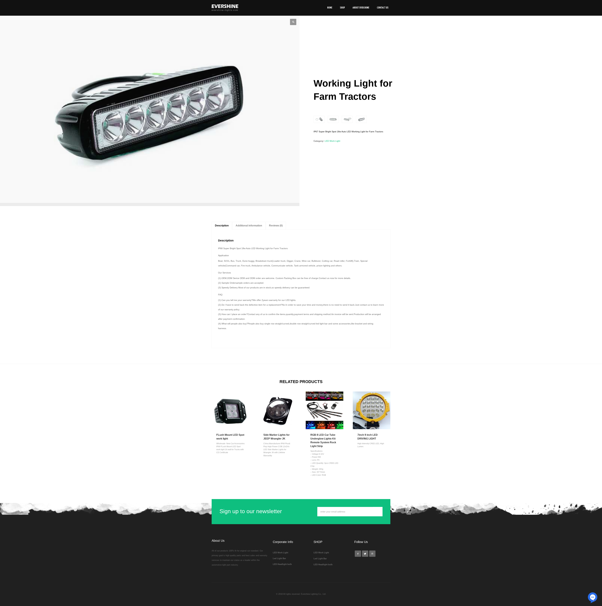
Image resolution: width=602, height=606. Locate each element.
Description (222, 225)
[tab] (222, 226)
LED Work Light (332, 141)
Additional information (249, 225)
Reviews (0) (276, 225)
